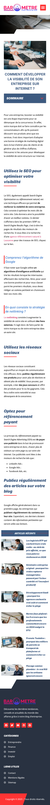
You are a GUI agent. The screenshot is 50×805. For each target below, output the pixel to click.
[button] (43, 7)
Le (10, 317)
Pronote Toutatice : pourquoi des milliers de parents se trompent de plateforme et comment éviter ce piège (37, 648)
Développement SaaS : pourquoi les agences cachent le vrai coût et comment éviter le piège (37, 599)
